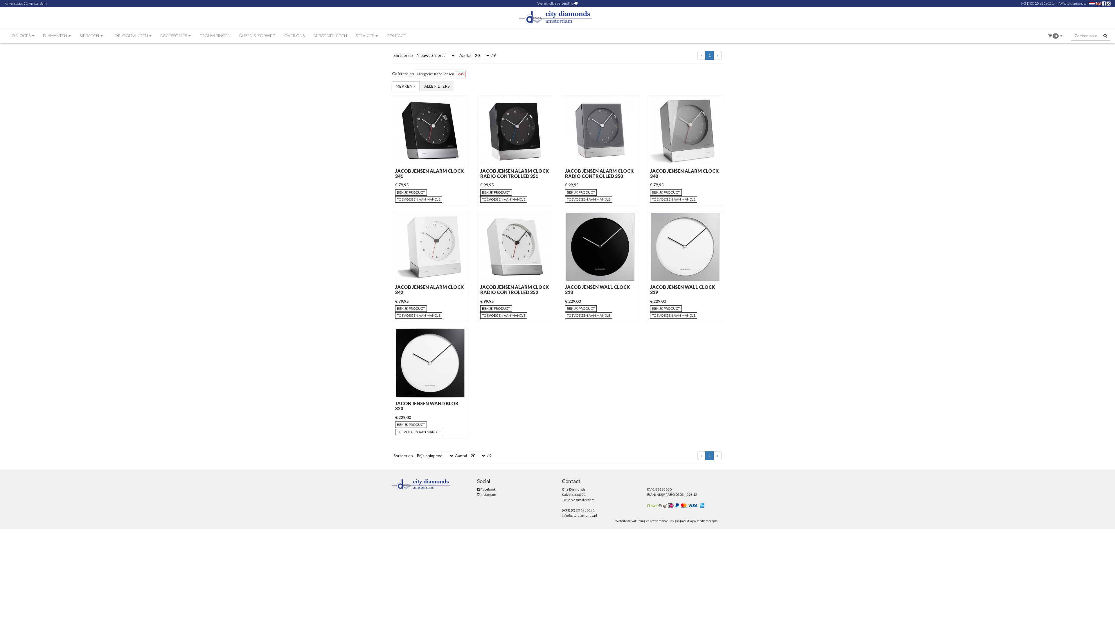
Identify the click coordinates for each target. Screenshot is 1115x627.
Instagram (488, 494)
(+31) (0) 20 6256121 (1037, 3)
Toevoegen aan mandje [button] (418, 199)
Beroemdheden (330, 35)
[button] (1055, 35)
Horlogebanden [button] (130, 35)
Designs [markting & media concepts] (693, 520)
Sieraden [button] (90, 35)
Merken (404, 86)
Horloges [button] (20, 35)
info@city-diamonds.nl (1072, 3)
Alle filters (437, 86)
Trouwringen (215, 35)
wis (461, 74)
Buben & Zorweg (257, 35)
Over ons (294, 35)
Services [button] (365, 35)
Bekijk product (411, 192)
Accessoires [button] (174, 35)
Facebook (488, 489)
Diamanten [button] (55, 35)
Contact (396, 35)
